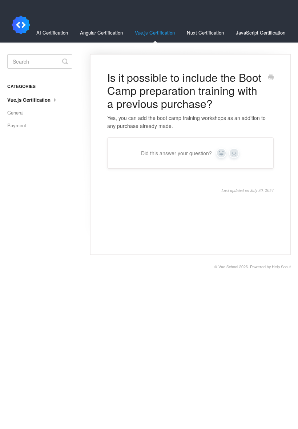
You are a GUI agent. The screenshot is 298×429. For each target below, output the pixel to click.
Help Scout (281, 266)
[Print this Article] (271, 78)
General (15, 112)
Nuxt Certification (205, 32)
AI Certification (52, 32)
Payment (16, 125)
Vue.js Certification (155, 32)
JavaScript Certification (260, 32)
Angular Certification (101, 32)
